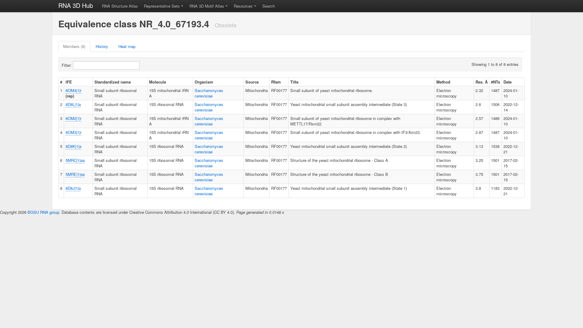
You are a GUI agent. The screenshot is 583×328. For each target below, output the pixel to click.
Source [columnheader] (252, 82)
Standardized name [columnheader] (112, 82)
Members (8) (74, 46)
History (102, 46)
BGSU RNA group (43, 212)
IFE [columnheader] (69, 82)
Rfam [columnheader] (276, 82)
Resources (243, 6)
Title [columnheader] (294, 82)
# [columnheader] (61, 82)
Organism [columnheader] (204, 82)
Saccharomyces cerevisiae (209, 93)
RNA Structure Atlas (120, 6)
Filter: (67, 65)
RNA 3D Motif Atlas (206, 6)
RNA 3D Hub (75, 5)
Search (268, 6)
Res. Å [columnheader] (482, 82)
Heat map (126, 46)
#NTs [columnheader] (495, 82)
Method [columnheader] (443, 82)
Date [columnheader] (507, 82)
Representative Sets (162, 6)
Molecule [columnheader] (157, 82)
